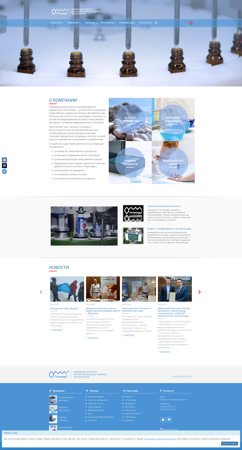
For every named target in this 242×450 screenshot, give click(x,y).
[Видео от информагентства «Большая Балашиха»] (133, 236)
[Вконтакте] (162, 419)
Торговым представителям (100, 417)
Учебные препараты (63, 419)
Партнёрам (130, 417)
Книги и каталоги (133, 413)
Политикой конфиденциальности (160, 438)
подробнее (57, 329)
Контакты (145, 22)
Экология (92, 420)
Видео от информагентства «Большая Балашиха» (175, 228)
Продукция (59, 390)
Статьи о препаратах (98, 400)
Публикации (127, 22)
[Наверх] (232, 429)
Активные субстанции (63, 409)
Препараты (107, 22)
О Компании (130, 400)
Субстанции (130, 410)
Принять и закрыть (229, 443)
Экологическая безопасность (164, 206)
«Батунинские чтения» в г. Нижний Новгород (137, 309)
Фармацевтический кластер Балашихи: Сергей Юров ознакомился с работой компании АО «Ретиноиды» (174, 312)
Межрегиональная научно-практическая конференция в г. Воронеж (103, 311)
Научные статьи (95, 403)
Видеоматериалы (96, 410)
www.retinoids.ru (182, 376)
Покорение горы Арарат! (64, 308)
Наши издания (94, 406)
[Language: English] (191, 23)
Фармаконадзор (95, 396)
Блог (90, 413)
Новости (56, 22)
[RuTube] (169, 419)
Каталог (90, 22)
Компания (73, 22)
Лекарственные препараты (65, 399)
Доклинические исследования (65, 429)
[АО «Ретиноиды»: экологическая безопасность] (133, 213)
